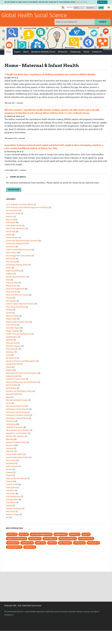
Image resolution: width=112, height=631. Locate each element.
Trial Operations (12, 500)
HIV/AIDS (9, 340)
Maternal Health (12, 376)
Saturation (10, 451)
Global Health (11, 319)
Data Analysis (11, 253)
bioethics (9, 217)
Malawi (9, 367)
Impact (17, 52)
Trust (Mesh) (11, 503)
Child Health (10, 223)
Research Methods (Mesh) (16, 442)
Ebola (8, 280)
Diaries (8, 268)
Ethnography (11, 301)
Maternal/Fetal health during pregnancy (21, 373)
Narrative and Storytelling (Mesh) (19, 391)
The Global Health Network (23, 7)
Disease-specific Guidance (16, 277)
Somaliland (10, 463)
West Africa (10, 512)
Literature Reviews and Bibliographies (21, 361)
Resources (62, 52)
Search (102, 22)
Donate (69, 7)
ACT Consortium (12, 211)
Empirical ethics (12, 283)
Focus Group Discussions (15, 307)
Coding (8, 235)
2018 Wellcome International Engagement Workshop (27, 207)
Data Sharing (11, 262)
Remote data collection (15, 436)
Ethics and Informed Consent (17, 295)
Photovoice (10, 421)
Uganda (9, 506)
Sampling (9, 448)
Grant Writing (11, 325)
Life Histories (11, 358)
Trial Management (13, 497)
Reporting (10, 439)
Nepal (8, 397)
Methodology (11, 388)
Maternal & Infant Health (15, 379)
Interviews (10, 352)
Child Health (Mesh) (13, 226)
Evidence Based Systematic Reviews (20, 304)
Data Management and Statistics (18, 256)
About (25, 52)
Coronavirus (10, 247)
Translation (10, 491)
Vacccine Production (14, 509)
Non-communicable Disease (17, 400)
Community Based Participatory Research (22, 241)
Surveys (9, 469)
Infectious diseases (13, 346)
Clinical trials (10, 232)
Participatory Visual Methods (17, 418)
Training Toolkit (12, 485)
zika (7, 518)
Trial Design (10, 494)
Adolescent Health (13, 213)
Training (9, 481)
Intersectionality (12, 349)
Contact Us (97, 52)
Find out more (81, 2)
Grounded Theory (13, 328)
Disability (9, 274)
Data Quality (10, 259)
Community (75, 52)
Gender (9, 313)
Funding (9, 310)
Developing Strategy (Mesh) (17, 265)
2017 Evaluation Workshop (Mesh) (19, 205)
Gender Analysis (12, 316)
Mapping (9, 370)
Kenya (8, 355)
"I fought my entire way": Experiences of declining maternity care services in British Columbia (50, 74)
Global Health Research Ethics (17, 322)
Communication (12, 238)
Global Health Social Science (34, 16)
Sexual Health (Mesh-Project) (17, 457)
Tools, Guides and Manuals (16, 479)
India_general (11, 343)
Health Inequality (12, 331)
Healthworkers (11, 337)
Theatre (9, 475)
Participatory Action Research (17, 409)
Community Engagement (16, 244)
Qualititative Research (14, 427)
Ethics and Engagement (15, 289)
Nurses (8, 403)
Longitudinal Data (13, 364)
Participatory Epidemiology (16, 412)
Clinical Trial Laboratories (15, 229)
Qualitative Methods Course (43, 52)
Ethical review (11, 286)
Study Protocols (12, 466)
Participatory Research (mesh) (17, 415)
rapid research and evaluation (17, 430)
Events (86, 52)
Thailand (9, 473)
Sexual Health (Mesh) (14, 454)
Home (8, 52)
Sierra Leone (11, 460)
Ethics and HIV (11, 292)
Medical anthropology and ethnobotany (21, 382)
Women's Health (12, 515)
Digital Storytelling (13, 271)
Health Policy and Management (18, 334)
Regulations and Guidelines (17, 433)
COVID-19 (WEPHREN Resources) (18, 250)
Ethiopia (9, 298)
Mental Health (11, 385)
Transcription (11, 488)
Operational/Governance (15, 406)
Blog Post (9, 220)
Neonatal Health (12, 394)
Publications (10, 424)
